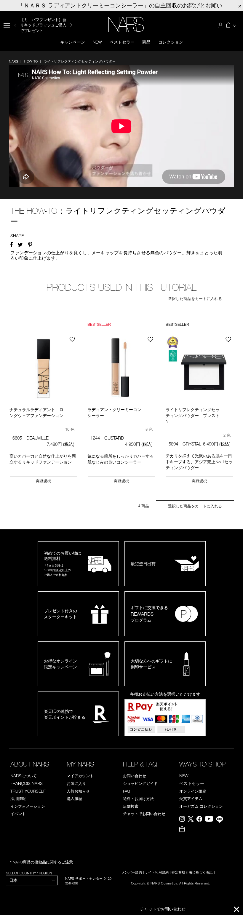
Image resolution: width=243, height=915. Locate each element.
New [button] (97, 41)
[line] (221, 820)
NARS (13, 61)
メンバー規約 (132, 872)
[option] (46, 25)
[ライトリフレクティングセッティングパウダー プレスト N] (200, 369)
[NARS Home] (126, 24)
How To (31, 61)
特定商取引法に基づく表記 (192, 872)
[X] (192, 819)
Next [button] (71, 25)
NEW (183, 775)
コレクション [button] (170, 41)
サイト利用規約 (157, 872)
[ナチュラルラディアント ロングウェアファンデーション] (43, 369)
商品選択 (43, 481)
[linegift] (183, 829)
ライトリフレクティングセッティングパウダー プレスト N (195, 415)
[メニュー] (7, 25)
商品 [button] (146, 41)
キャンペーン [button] (72, 41)
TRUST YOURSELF (28, 790)
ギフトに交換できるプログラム (149, 613)
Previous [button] (15, 25)
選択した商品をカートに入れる (195, 298)
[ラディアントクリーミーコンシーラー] (121, 369)
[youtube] (210, 819)
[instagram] (183, 819)
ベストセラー (122, 41)
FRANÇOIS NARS (26, 783)
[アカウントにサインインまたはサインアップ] (221, 25)
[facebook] (200, 819)
